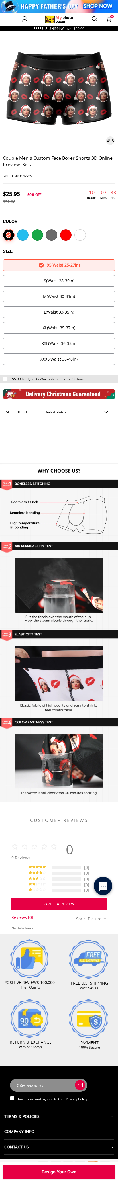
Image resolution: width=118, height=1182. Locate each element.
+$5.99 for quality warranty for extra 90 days (47, 379)
